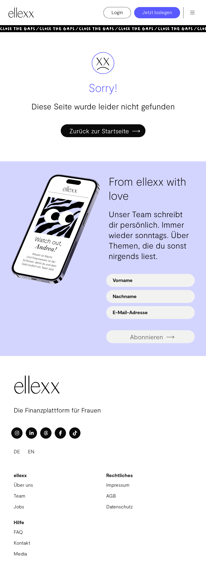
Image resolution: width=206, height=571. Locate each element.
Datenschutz (119, 506)
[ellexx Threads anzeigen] (46, 433)
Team (19, 496)
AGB (111, 496)
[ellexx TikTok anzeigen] (74, 433)
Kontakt (22, 543)
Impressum (118, 485)
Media (20, 554)
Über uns (23, 485)
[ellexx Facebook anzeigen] (60, 433)
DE (17, 451)
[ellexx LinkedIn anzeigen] (31, 433)
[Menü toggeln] (192, 12)
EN (31, 451)
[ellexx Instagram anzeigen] (17, 433)
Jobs (19, 506)
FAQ (18, 532)
